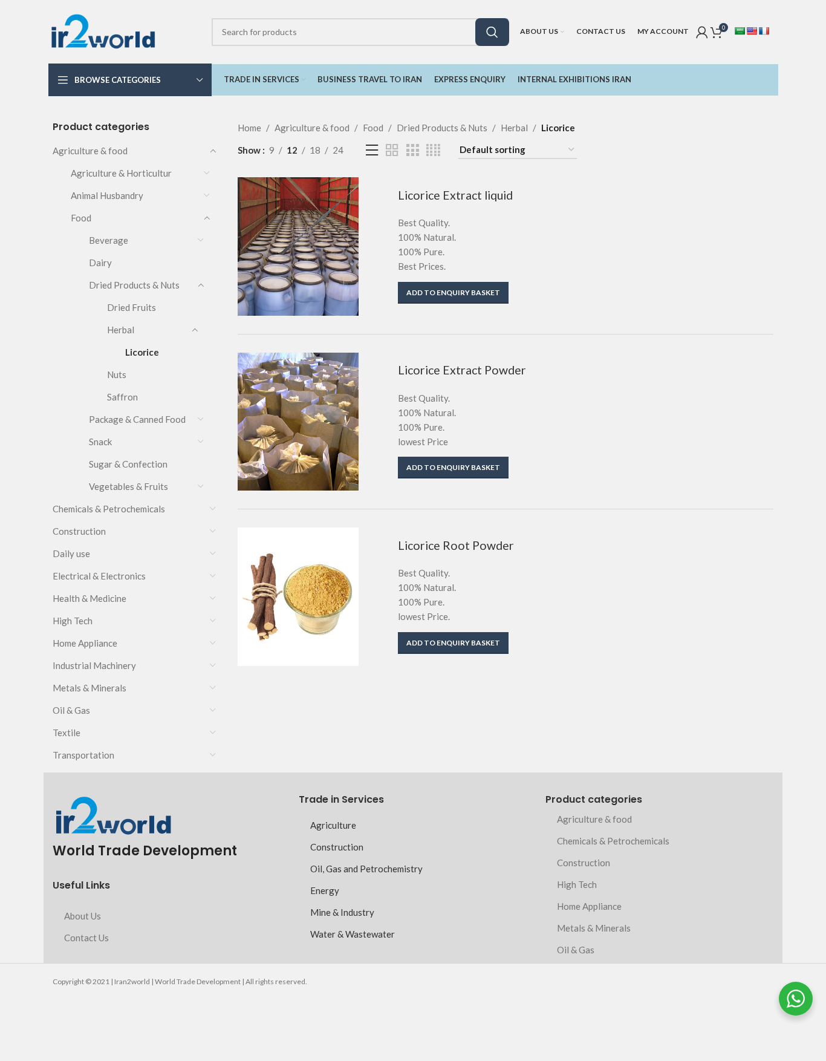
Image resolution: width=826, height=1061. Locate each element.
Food (81, 217)
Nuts (116, 374)
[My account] (702, 32)
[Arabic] (739, 31)
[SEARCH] (492, 32)
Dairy (100, 262)
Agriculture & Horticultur (121, 173)
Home (249, 127)
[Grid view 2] (392, 150)
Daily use (71, 553)
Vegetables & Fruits (128, 486)
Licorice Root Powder (456, 545)
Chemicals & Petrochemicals (109, 508)
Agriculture (333, 825)
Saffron (122, 396)
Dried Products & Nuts (134, 284)
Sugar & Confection (128, 464)
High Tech (73, 620)
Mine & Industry (342, 912)
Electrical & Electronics (99, 575)
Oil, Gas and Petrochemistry (366, 868)
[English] (751, 31)
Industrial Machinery (94, 665)
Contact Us (86, 937)
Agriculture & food (90, 150)
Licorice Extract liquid (455, 195)
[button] (453, 293)
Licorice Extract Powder (462, 370)
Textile (66, 732)
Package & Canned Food (137, 419)
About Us (82, 915)
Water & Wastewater (352, 934)
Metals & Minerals (89, 687)
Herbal (120, 329)
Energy (324, 890)
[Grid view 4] (433, 150)
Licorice (142, 352)
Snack (100, 441)
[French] (763, 31)
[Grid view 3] (412, 150)
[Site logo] (102, 30)
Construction (79, 531)
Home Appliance (85, 643)
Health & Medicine (89, 598)
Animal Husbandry (107, 195)
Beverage (108, 240)
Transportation (83, 754)
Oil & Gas (71, 710)
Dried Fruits (131, 307)
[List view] (372, 150)
